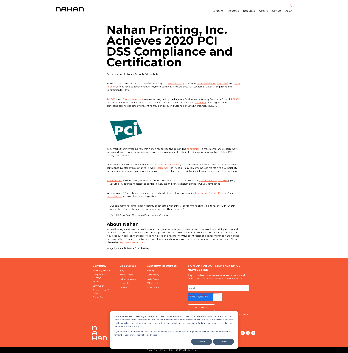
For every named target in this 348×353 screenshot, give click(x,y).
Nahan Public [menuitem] (153, 287)
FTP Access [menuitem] (152, 283)
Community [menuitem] (98, 286)
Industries (233, 11)
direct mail (222, 83)
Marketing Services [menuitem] (101, 270)
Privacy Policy (153, 350)
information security (132, 99)
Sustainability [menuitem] (153, 275)
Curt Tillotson (114, 196)
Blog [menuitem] (122, 270)
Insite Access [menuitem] (153, 279)
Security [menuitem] (150, 270)
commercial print (206, 83)
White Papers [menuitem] (126, 275)
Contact (276, 11)
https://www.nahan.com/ (132, 242)
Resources (249, 11)
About (288, 11)
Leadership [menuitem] (125, 283)
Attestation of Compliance (165, 164)
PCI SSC (235, 99)
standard (200, 102)
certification (193, 149)
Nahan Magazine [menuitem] (128, 279)
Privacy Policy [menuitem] (99, 297)
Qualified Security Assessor (213, 180)
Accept (201, 342)
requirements (162, 168)
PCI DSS (111, 99)
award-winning (176, 83)
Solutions (218, 11)
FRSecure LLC (114, 180)
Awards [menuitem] (95, 281)
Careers (263, 11)
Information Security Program (211, 193)
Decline (223, 342)
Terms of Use (167, 350)
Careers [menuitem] (123, 287)
